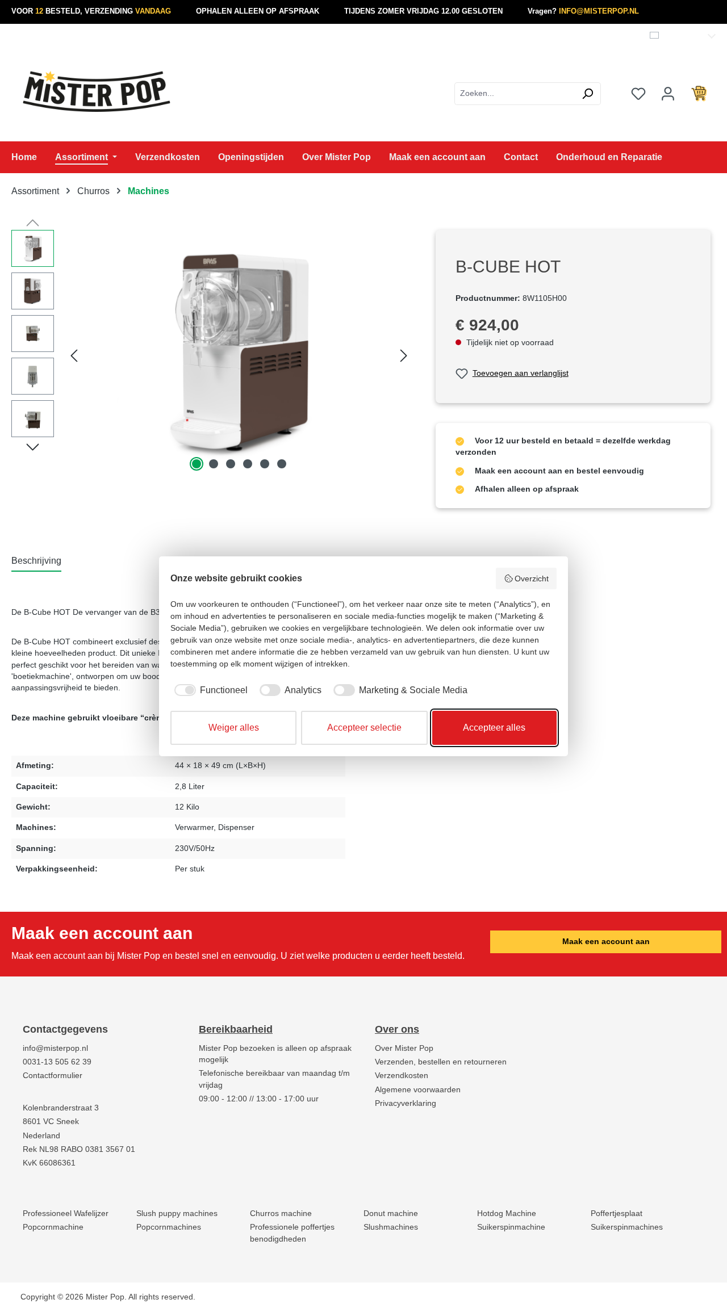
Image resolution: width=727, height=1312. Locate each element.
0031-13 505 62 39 (57, 1062)
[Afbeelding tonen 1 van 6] (196, 463)
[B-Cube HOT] (239, 352)
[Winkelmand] (699, 93)
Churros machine (281, 1213)
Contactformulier (52, 1075)
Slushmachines (391, 1227)
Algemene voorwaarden (418, 1089)
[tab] (36, 561)
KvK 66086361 (49, 1163)
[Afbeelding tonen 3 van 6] (230, 463)
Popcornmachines (168, 1227)
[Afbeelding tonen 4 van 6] (247, 463)
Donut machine (391, 1213)
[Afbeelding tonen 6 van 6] (281, 463)
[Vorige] (73, 351)
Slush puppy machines (177, 1213)
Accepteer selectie (364, 727)
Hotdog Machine (506, 1213)
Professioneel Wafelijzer (65, 1213)
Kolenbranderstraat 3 (61, 1108)
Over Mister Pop (404, 1048)
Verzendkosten (401, 1075)
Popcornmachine (53, 1227)
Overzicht (532, 578)
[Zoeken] (587, 93)
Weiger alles (233, 727)
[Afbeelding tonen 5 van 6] (264, 463)
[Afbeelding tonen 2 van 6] (213, 463)
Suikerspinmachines (627, 1227)
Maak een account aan (606, 941)
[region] (212, 352)
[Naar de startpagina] (96, 91)
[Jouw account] (668, 93)
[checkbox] (209, 690)
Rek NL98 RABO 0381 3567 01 (79, 1149)
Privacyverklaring (405, 1103)
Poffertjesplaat (616, 1213)
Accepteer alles (494, 727)
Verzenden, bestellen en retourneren (441, 1062)
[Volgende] (403, 351)
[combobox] (514, 93)
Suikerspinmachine (511, 1227)
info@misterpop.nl (55, 1048)
